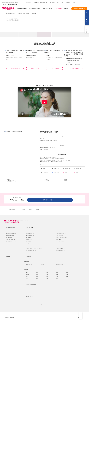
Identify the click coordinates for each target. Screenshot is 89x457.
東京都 (27, 272)
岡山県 (67, 274)
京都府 (57, 272)
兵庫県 (57, 274)
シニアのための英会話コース (60, 250)
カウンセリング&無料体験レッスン (80, 8)
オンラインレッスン (28, 2)
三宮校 (65, 180)
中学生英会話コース (59, 243)
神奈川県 (27, 274)
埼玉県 (27, 278)
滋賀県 (67, 272)
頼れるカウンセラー (9, 237)
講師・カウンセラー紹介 (47, 8)
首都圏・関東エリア (29, 264)
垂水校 (47, 179)
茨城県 (37, 274)
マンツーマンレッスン (59, 235)
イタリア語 (44, 289)
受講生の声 (66, 8)
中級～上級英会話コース (30, 235)
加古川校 (47, 180)
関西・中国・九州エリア (59, 264)
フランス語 (38, 289)
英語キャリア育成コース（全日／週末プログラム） (34, 248)
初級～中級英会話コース (30, 233)
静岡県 (37, 278)
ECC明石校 (12, 19)
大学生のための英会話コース (60, 248)
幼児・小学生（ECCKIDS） (60, 241)
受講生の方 (68, 2)
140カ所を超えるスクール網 (10, 239)
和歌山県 (57, 278)
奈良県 (57, 276)
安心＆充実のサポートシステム (11, 241)
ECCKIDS (20, 2)
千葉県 (27, 276)
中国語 (28, 289)
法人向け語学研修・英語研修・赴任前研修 (40, 2)
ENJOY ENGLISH (29, 239)
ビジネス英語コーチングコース (60, 233)
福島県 (37, 276)
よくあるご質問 (52, 2)
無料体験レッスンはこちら (50, 199)
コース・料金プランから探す (34, 8)
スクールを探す (59, 8)
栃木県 (37, 272)
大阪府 (47, 278)
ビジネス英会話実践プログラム (31, 250)
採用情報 (73, 2)
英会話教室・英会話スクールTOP (26, 220)
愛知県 (47, 272)
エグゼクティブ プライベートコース (61, 237)
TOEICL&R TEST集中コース (31, 243)
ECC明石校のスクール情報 (49, 132)
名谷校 (65, 179)
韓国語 (33, 289)
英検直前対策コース (29, 241)
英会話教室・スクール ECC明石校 (23, 13)
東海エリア (42, 264)
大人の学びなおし (29, 237)
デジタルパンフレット (60, 2)
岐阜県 (47, 276)
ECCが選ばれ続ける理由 (22, 8)
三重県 (47, 274)
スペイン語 (51, 289)
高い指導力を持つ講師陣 (10, 235)
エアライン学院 (58, 239)
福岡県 (67, 276)
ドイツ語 (56, 289)
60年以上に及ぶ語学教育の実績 (11, 233)
